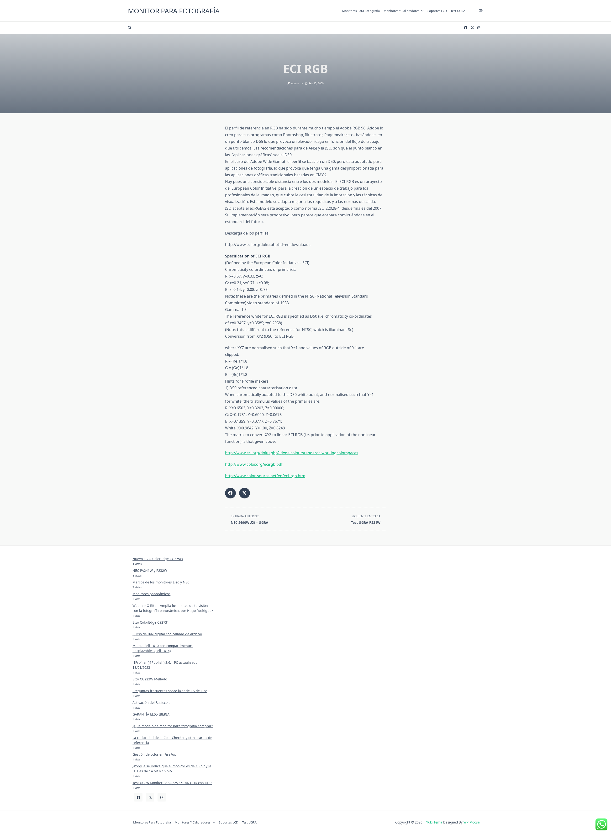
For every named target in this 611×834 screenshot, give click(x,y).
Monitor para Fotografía (174, 10)
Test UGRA (458, 11)
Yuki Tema (434, 822)
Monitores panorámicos (151, 594)
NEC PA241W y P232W (149, 570)
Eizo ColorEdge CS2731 (150, 622)
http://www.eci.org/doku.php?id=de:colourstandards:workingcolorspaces (291, 452)
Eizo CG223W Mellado (149, 679)
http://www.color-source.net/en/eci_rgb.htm (265, 475)
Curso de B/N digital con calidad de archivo (167, 634)
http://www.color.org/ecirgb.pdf (254, 464)
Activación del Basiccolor (152, 702)
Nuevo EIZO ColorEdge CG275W (157, 558)
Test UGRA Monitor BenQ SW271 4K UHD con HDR (172, 783)
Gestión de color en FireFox (154, 754)
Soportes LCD (437, 11)
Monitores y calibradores (401, 11)
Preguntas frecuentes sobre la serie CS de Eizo (169, 691)
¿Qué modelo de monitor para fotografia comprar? (172, 726)
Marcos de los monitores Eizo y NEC (161, 582)
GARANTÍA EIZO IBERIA (150, 714)
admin (295, 83)
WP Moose (472, 822)
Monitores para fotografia (361, 11)
